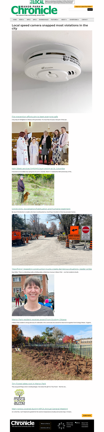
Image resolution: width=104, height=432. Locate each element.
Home (15, 19)
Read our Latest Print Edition (83, 6)
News (21, 19)
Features (54, 19)
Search (90, 9)
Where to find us (45, 423)
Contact (85, 19)
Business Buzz (44, 19)
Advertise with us (45, 428)
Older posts (87, 415)
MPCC (29, 19)
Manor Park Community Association (85, 424)
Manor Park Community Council (70, 424)
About (63, 19)
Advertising (74, 19)
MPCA (35, 19)
